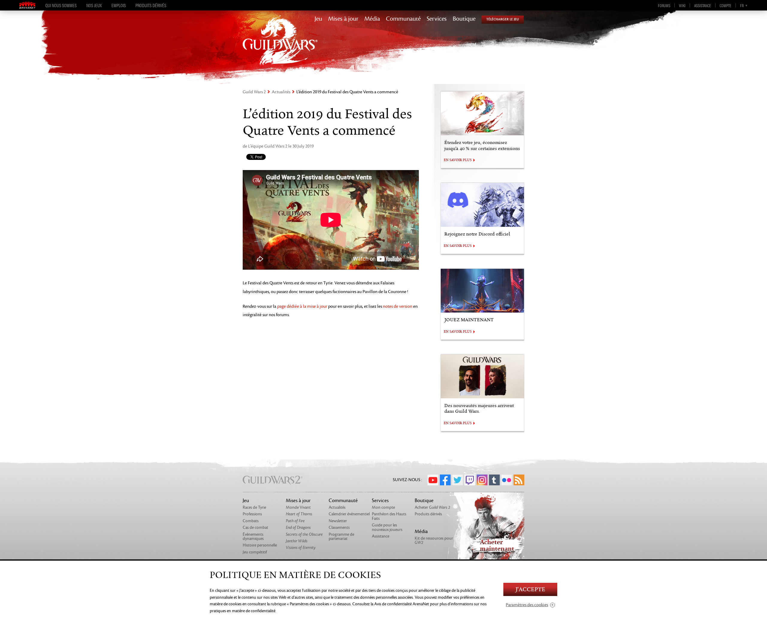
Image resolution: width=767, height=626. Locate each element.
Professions (252, 514)
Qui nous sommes (61, 5)
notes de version (397, 306)
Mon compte (383, 507)
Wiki (682, 5)
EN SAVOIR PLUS (458, 160)
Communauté (403, 18)
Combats (251, 520)
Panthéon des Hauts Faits (389, 516)
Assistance (702, 5)
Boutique (464, 18)
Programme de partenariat (341, 536)
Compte (725, 5)
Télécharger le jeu (502, 19)
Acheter (432, 507)
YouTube (433, 480)
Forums (664, 5)
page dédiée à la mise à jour (302, 306)
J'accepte (530, 589)
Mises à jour (343, 18)
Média (372, 18)
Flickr (506, 480)
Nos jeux (94, 5)
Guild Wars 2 (254, 91)
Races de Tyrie (254, 507)
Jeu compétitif (255, 552)
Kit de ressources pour (434, 540)
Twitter (457, 480)
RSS (519, 480)
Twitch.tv (469, 480)
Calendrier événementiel (349, 514)
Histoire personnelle (260, 545)
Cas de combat (255, 527)
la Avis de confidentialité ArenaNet (400, 604)
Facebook (445, 480)
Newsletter (338, 520)
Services (437, 18)
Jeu (318, 18)
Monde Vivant (298, 507)
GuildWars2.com (280, 46)
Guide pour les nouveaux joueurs (387, 527)
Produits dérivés (150, 5)
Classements (339, 527)
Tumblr (494, 480)
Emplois (118, 5)
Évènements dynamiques (253, 536)
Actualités (281, 91)
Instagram (482, 480)
